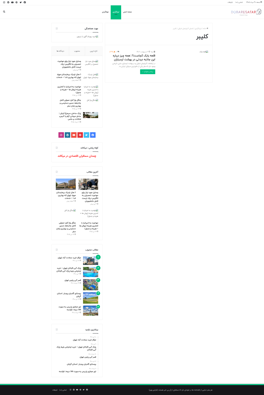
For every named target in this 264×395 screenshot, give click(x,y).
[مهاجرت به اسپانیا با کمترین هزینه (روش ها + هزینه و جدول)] (90, 91)
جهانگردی (105, 11)
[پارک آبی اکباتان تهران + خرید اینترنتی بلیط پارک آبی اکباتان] (90, 272)
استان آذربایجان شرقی (185, 28)
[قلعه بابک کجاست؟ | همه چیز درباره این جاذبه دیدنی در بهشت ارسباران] (183, 64)
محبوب (77, 51)
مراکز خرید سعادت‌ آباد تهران (69, 257)
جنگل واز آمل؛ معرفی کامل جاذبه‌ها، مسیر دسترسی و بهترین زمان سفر (70, 103)
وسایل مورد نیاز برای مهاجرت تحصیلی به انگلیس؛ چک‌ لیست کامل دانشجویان (69, 64)
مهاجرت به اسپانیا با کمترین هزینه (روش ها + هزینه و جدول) (69, 89)
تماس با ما (239, 2)
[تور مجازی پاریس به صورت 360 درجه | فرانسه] (90, 311)
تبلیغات (230, 2)
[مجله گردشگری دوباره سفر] (246, 12)
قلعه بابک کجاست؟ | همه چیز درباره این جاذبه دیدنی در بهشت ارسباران (134, 57)
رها (152, 51)
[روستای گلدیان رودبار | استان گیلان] (90, 298)
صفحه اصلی (127, 11)
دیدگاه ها (60, 51)
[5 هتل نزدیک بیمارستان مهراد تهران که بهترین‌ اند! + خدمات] (90, 78)
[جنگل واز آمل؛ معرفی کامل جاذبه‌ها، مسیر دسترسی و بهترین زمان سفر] (90, 104)
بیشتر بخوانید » (147, 71)
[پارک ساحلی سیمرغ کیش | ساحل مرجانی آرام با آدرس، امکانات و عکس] (90, 115)
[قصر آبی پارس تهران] (90, 284)
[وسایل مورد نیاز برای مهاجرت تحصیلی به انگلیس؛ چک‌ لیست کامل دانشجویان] (90, 65)
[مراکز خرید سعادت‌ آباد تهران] (90, 260)
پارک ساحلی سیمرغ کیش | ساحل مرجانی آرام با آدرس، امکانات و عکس (70, 116)
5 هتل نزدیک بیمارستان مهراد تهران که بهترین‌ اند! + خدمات (66, 195)
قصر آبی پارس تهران (73, 280)
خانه (205, 28)
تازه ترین (93, 51)
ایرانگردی (116, 11)
